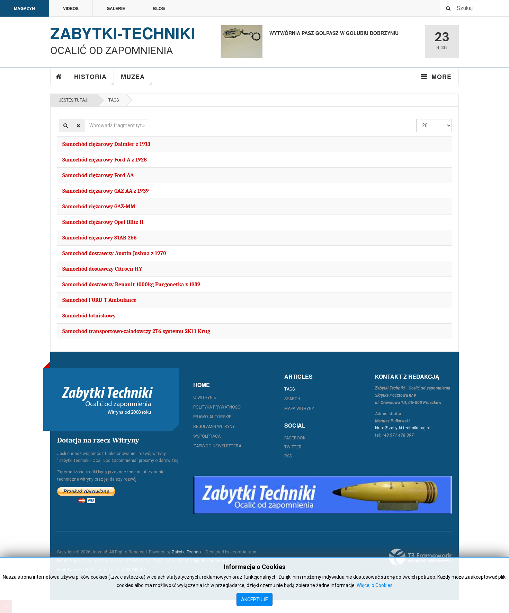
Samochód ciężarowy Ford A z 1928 (104, 160)
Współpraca (207, 436)
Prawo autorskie (212, 416)
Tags (113, 100)
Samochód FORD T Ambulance (99, 300)
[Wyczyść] (78, 125)
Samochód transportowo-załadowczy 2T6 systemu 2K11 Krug (136, 331)
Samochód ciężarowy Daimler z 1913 (106, 144)
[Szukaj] (65, 125)
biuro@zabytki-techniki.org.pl (402, 428)
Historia (90, 76)
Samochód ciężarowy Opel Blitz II (103, 222)
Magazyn (24, 8)
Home (59, 76)
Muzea (133, 76)
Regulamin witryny (214, 426)
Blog (159, 8)
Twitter (293, 447)
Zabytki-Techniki (187, 552)
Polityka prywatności (217, 407)
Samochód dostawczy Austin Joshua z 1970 (114, 253)
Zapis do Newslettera (217, 446)
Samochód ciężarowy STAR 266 (99, 238)
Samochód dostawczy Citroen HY (102, 269)
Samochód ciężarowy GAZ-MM (98, 206)
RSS (288, 456)
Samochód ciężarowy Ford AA (98, 175)
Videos (71, 8)
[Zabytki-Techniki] (107, 399)
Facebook (294, 438)
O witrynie (204, 397)
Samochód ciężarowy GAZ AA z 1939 (105, 191)
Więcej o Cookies (375, 585)
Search (292, 398)
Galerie (116, 8)
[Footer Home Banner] (322, 495)
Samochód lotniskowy (89, 316)
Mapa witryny (299, 408)
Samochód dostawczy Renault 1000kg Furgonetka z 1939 (131, 284)
